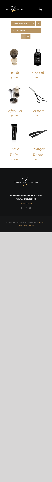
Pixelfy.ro (42, 223)
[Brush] (14, 48)
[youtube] (30, 208)
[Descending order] (38, 23)
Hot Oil (38, 73)
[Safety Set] (14, 86)
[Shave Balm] (14, 124)
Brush (14, 73)
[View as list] (28, 36)
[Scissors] (37, 86)
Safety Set (14, 111)
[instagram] (26, 208)
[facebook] (22, 208)
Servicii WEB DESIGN (26, 225)
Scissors (38, 111)
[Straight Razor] (37, 124)
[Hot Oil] (37, 48)
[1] (14, 5)
